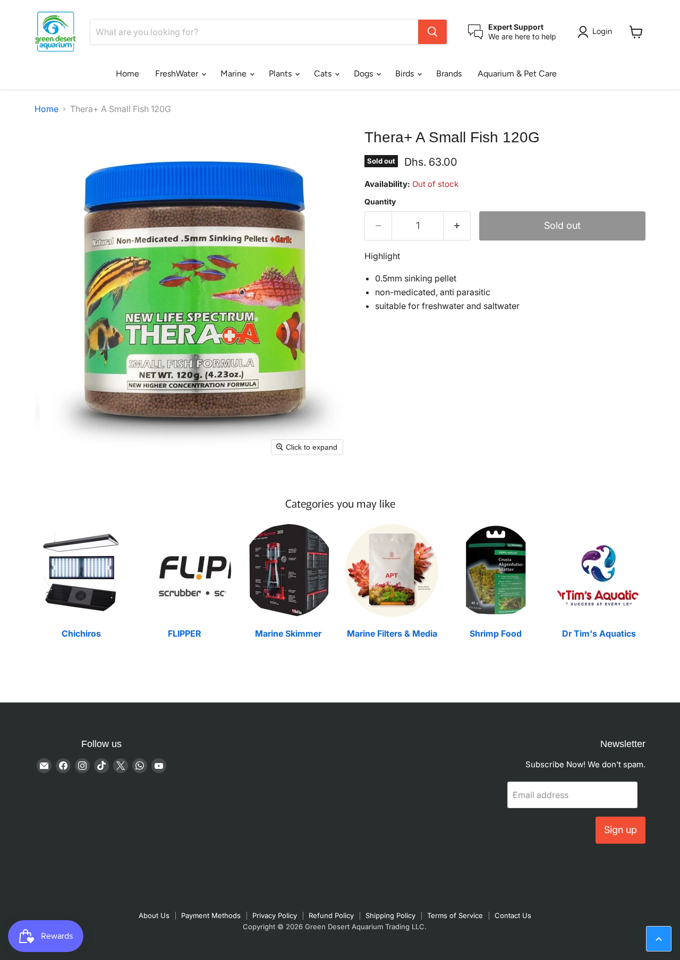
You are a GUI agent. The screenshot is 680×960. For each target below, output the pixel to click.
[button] (596, 31)
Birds (405, 73)
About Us (154, 915)
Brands (449, 73)
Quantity (380, 202)
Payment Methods (211, 915)
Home (127, 73)
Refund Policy (331, 915)
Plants (281, 73)
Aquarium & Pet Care (517, 73)
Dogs (364, 73)
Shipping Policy (390, 915)
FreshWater (177, 73)
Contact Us (513, 915)
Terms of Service (455, 915)
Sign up (620, 829)
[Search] (432, 32)
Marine (234, 73)
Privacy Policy (274, 915)
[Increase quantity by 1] (457, 226)
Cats (324, 73)
